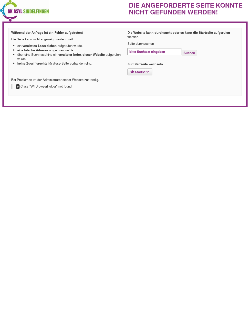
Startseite (141, 71)
